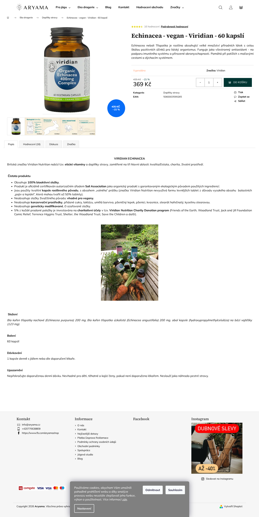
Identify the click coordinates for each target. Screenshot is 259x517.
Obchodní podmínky (88, 446)
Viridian (221, 70)
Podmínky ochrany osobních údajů (96, 441)
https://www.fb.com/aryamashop (40, 433)
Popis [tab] (11, 144)
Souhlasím (175, 490)
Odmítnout (152, 490)
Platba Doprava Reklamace (92, 437)
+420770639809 (31, 428)
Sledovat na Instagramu (219, 478)
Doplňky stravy (171, 92)
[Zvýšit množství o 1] (217, 82)
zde (124, 499)
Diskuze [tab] (53, 144)
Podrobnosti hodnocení (174, 26)
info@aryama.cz (31, 424)
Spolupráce (83, 450)
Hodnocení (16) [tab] (31, 144)
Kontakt (81, 429)
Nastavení (84, 508)
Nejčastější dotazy (87, 433)
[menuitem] (63, 7)
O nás (80, 425)
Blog (80, 458)
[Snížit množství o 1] (200, 82)
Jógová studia (85, 454)
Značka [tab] (71, 144)
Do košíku (240, 82)
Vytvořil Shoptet (233, 506)
